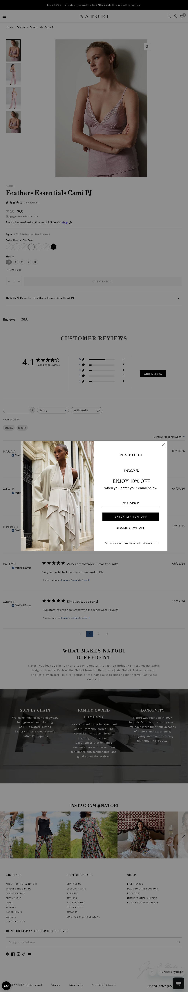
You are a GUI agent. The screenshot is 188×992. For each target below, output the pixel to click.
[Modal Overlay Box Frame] (94, 496)
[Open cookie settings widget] (6, 985)
